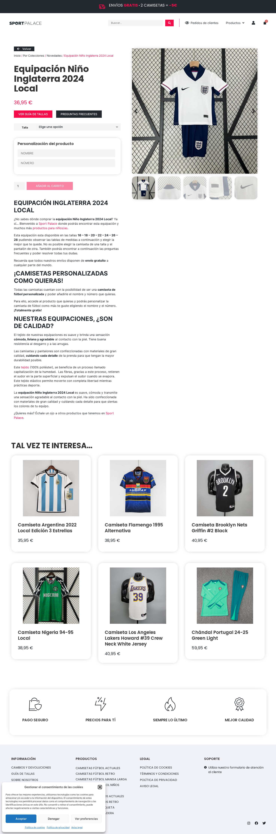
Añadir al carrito (50, 186)
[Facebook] (256, 823)
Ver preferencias (86, 818)
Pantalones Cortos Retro (97, 802)
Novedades (54, 55)
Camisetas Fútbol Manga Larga (101, 779)
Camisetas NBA (87, 790)
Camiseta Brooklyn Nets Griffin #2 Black (219, 528)
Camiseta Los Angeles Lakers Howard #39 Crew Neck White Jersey (134, 638)
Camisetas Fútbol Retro (95, 774)
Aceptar (21, 818)
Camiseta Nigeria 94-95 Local (45, 635)
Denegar (54, 818)
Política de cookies (35, 827)
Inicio (17, 55)
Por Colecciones (33, 55)
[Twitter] (264, 823)
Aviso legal (77, 827)
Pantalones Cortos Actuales (100, 796)
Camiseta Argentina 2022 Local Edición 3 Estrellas (47, 528)
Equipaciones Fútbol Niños (97, 785)
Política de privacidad (58, 827)
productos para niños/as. (50, 228)
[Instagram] (248, 823)
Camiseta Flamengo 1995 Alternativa (134, 528)
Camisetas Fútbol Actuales (98, 768)
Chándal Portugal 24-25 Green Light (220, 635)
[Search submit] (169, 23)
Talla (25, 127)
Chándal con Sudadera (95, 813)
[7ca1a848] (194, 111)
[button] (100, 787)
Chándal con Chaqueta (95, 807)
